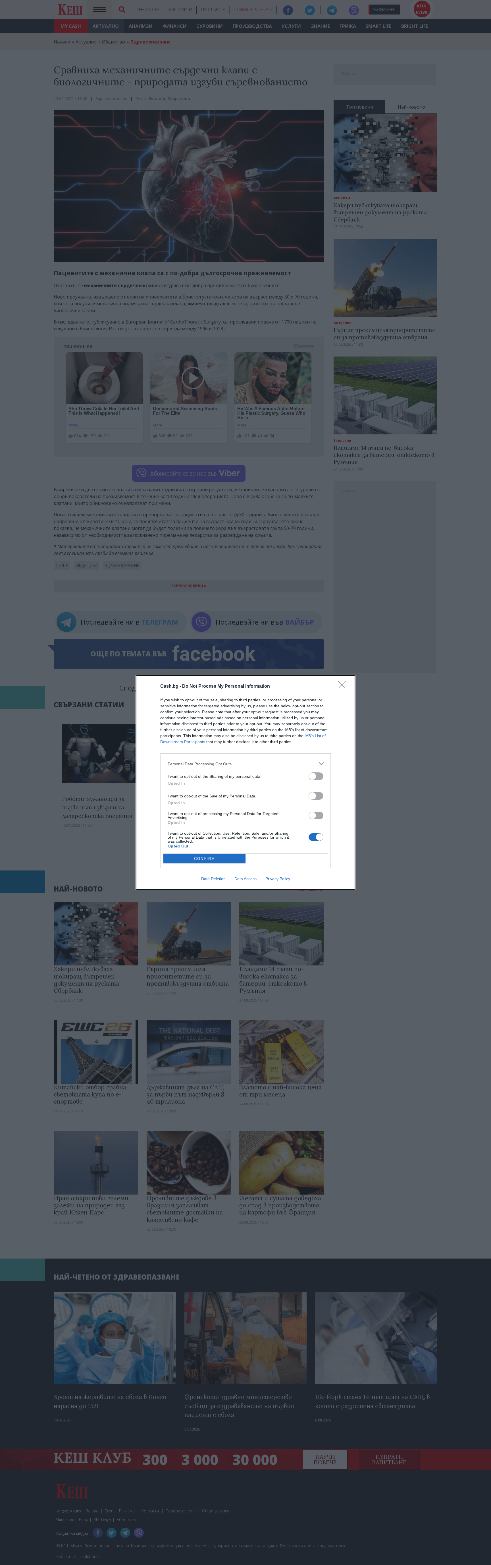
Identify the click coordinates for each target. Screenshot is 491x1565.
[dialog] (245, 782)
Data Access (245, 878)
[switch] (316, 776)
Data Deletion (213, 878)
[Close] (343, 686)
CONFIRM (204, 859)
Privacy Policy (277, 878)
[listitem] (245, 764)
